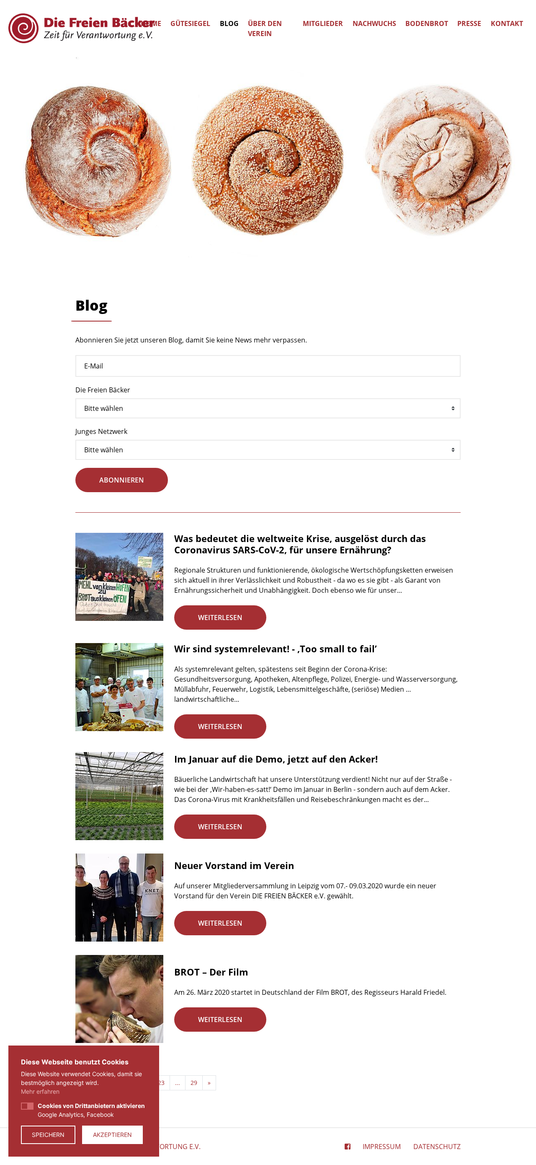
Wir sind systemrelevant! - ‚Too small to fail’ (275, 648)
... (177, 1083)
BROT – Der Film (211, 971)
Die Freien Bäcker (102, 389)
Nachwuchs (374, 23)
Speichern (48, 1134)
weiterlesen (220, 617)
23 (161, 1083)
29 (194, 1083)
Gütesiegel (190, 23)
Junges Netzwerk (101, 431)
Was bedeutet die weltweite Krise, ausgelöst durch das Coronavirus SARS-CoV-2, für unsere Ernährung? (300, 543)
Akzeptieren (112, 1134)
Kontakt (507, 23)
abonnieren (121, 480)
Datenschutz (437, 1146)
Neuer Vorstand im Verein (234, 865)
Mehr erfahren (40, 1091)
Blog (229, 23)
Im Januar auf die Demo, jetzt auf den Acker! (276, 758)
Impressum (382, 1146)
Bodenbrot (426, 23)
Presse (469, 23)
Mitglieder (323, 23)
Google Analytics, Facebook (91, 1110)
